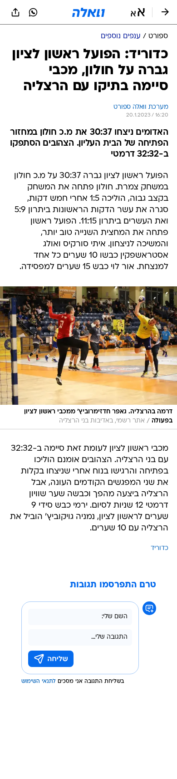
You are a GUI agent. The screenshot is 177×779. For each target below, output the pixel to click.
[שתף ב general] (15, 12)
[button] (138, 12)
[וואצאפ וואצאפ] (33, 12)
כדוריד (159, 548)
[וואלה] (88, 12)
